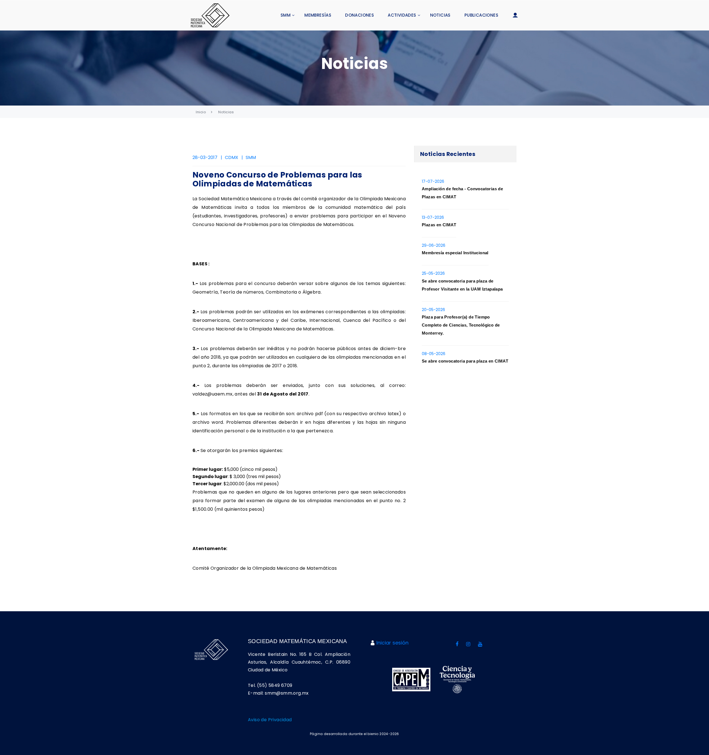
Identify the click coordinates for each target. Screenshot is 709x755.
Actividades (402, 15)
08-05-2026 (433, 353)
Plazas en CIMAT (439, 224)
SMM (286, 15)
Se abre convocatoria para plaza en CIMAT (465, 361)
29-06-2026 (433, 245)
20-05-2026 (433, 309)
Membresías (317, 15)
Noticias (440, 15)
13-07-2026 (433, 217)
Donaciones (359, 15)
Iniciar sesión (392, 642)
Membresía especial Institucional (455, 252)
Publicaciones (481, 15)
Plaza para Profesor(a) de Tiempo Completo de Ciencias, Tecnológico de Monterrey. (461, 325)
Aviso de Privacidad (270, 720)
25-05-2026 (433, 273)
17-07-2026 (433, 181)
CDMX (231, 157)
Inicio (201, 112)
